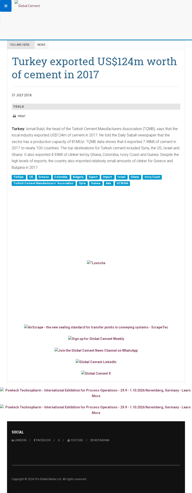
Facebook (43, 440)
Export (93, 177)
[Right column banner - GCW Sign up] (96, 339)
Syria (82, 183)
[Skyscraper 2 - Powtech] (96, 410)
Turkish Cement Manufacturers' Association (43, 183)
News (41, 44)
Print (21, 116)
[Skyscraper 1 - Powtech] (96, 393)
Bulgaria (78, 177)
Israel (122, 177)
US (31, 177)
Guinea (96, 183)
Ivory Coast (152, 177)
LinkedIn (20, 440)
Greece (44, 177)
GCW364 (122, 183)
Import (108, 177)
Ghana (135, 177)
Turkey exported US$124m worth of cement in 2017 (94, 67)
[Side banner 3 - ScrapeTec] (96, 327)
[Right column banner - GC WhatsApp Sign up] (96, 350)
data (109, 183)
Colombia (61, 177)
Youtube (76, 440)
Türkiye (18, 177)
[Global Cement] (27, 6)
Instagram (101, 440)
